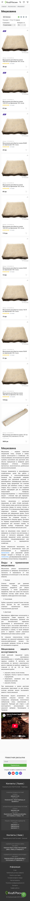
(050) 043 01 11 (15, 824)
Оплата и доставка (15, 875)
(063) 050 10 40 (15, 810)
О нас (15, 870)
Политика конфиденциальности (15, 883)
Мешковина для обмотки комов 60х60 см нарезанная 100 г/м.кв (15, 269)
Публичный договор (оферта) (15, 873)
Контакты (15, 885)
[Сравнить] (27, 30)
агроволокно (5, 553)
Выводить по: (21, 22)
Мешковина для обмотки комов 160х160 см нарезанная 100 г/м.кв (13, 227)
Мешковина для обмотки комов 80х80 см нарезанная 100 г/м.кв (15, 144)
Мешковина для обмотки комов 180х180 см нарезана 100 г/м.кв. (13, 393)
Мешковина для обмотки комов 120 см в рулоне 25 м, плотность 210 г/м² (15, 435)
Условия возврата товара (15, 878)
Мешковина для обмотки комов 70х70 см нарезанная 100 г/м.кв (15, 310)
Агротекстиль (12, 6)
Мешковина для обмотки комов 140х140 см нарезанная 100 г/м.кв (13, 185)
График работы (15, 888)
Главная (4, 6)
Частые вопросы (15, 880)
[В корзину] (26, 66)
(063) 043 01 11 (15, 828)
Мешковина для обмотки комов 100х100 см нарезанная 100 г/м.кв (13, 60)
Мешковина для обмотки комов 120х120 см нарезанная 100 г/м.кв (13, 102)
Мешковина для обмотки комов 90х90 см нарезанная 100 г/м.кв (15, 352)
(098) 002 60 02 (15, 826)
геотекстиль (5, 557)
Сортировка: (6, 22)
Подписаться (15, 765)
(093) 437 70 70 (15, 796)
